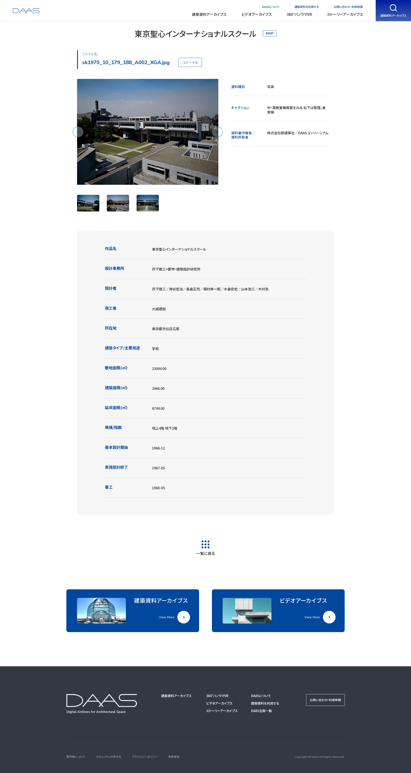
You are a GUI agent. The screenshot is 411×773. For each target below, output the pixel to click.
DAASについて (271, 7)
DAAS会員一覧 (261, 710)
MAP (270, 33)
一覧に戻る (205, 552)
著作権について (75, 757)
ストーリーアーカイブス (345, 14)
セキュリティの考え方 (108, 757)
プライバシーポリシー (145, 757)
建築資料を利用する (307, 7)
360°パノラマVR (299, 14)
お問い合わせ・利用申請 (348, 7)
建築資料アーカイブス (209, 14)
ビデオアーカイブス (256, 14)
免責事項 (173, 757)
